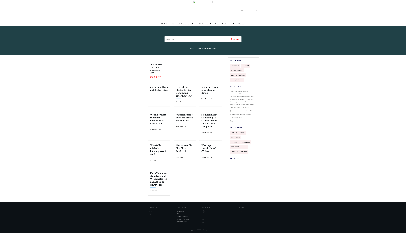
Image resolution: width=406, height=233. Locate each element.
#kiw (231, 121)
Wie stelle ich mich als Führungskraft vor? (159, 152)
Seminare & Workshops (240, 142)
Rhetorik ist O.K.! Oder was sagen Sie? (156, 71)
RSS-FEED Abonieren (239, 147)
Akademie (235, 65)
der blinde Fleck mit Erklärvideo (159, 94)
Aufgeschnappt (237, 70)
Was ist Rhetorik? (238, 133)
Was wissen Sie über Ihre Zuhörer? (185, 152)
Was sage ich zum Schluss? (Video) (210, 152)
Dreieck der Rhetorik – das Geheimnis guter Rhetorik (185, 94)
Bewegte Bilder (237, 80)
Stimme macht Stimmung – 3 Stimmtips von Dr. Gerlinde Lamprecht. (210, 123)
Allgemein (245, 65)
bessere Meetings (238, 75)
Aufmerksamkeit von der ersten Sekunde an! (185, 123)
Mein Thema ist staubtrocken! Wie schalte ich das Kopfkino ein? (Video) (159, 181)
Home (150, 211)
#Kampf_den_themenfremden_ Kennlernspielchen (241, 116)
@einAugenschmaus (237, 111)
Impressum (235, 137)
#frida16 (249, 111)
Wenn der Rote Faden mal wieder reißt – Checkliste (159, 123)
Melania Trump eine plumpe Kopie (210, 94)
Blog (149, 214)
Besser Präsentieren (239, 152)
